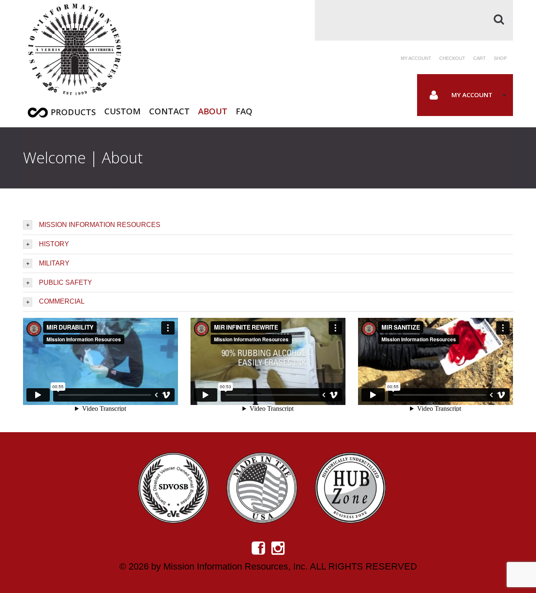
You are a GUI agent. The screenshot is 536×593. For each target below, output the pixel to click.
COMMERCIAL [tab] (62, 301)
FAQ (244, 110)
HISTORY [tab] (54, 244)
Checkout (452, 58)
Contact (169, 110)
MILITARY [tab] (54, 263)
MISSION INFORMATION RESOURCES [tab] (99, 224)
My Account (471, 94)
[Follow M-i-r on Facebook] (258, 548)
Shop (500, 58)
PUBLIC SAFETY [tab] (65, 282)
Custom (122, 110)
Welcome (54, 157)
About (212, 110)
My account (416, 58)
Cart (479, 58)
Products (73, 112)
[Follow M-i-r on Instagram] (278, 548)
